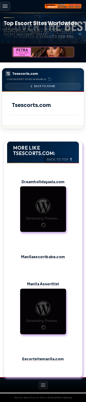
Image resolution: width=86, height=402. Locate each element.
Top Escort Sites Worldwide (41, 23)
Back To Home (44, 86)
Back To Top (58, 159)
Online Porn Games (60, 397)
